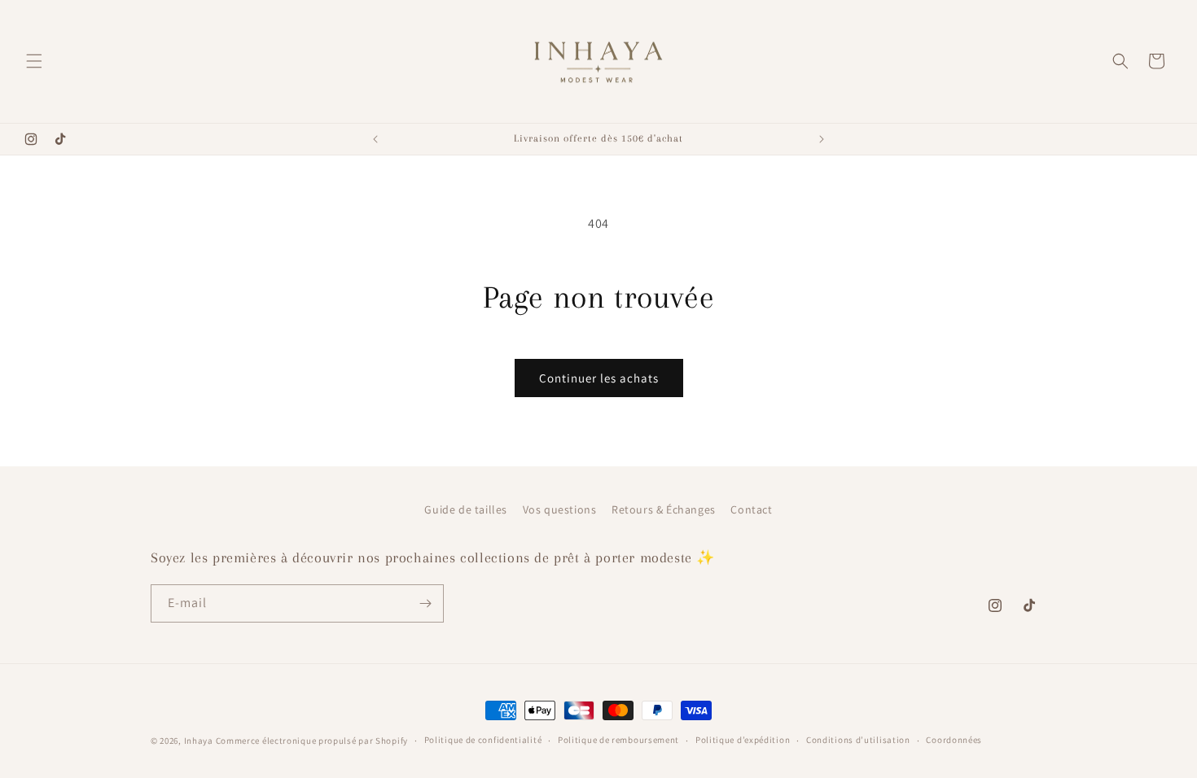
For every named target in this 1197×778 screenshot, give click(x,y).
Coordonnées (954, 739)
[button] (34, 61)
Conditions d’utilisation (858, 739)
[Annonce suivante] (822, 139)
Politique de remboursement (618, 739)
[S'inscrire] (425, 603)
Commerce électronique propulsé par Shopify (312, 740)
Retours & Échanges (664, 509)
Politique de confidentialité (483, 739)
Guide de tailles (465, 509)
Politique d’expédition (742, 739)
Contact (751, 509)
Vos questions (560, 509)
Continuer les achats (599, 378)
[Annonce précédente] (375, 139)
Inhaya (198, 740)
